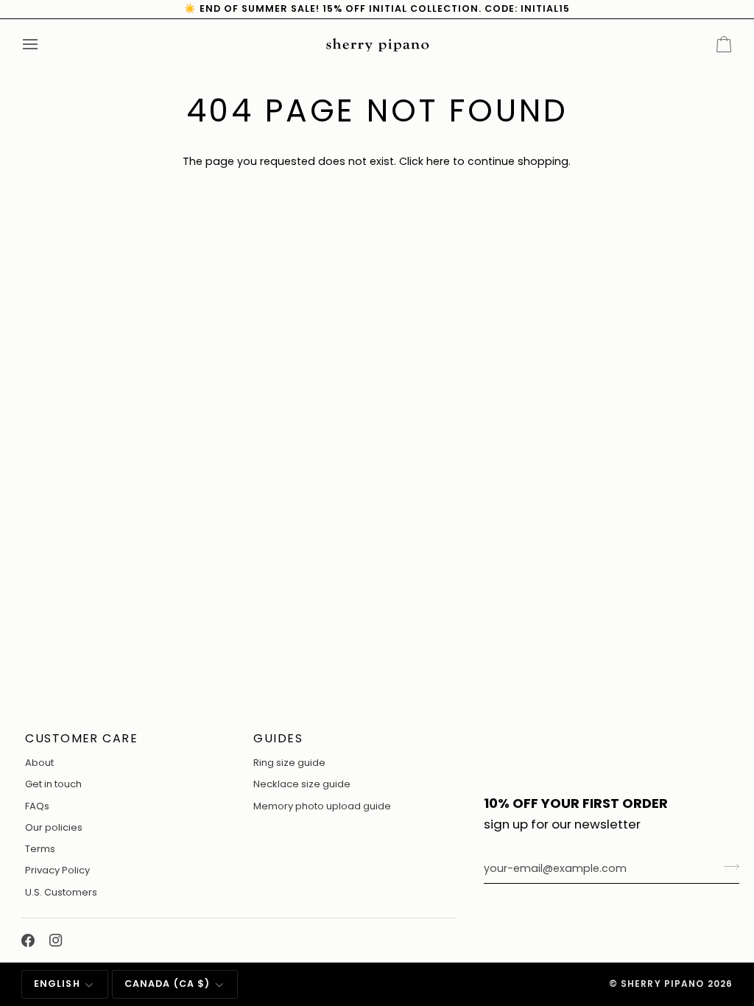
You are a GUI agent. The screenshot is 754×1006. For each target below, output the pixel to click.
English (57, 983)
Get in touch (53, 784)
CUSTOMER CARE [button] (81, 738)
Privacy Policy (57, 870)
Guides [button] (278, 738)
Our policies (53, 827)
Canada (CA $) (167, 983)
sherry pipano (663, 983)
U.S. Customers (61, 892)
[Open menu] (43, 44)
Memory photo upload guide (322, 806)
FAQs (37, 806)
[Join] (727, 867)
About (39, 763)
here (438, 161)
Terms (40, 849)
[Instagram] (56, 940)
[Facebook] (28, 940)
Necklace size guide (301, 784)
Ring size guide (289, 763)
